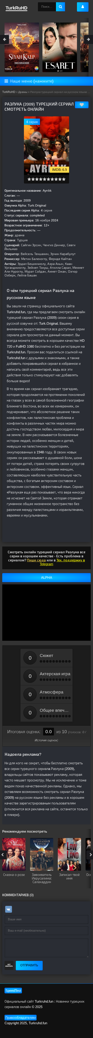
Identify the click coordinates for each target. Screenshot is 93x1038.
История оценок (46, 740)
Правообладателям (20, 1018)
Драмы (22, 92)
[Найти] (60, 6)
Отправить (29, 965)
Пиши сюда (36, 560)
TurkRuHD (8, 92)
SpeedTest (13, 990)
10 (64, 179)
